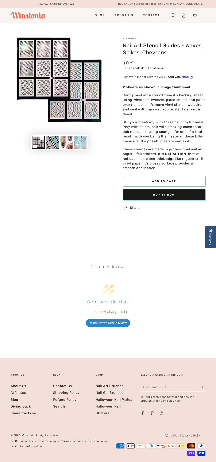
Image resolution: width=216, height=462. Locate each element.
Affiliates (18, 393)
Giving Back (21, 406)
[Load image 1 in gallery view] (38, 142)
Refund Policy (65, 400)
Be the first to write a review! (108, 323)
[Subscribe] (203, 387)
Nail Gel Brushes (110, 393)
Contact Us (62, 386)
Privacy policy (47, 441)
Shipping (128, 68)
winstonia (130, 38)
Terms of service (72, 441)
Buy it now (164, 194)
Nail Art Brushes (109, 386)
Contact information (28, 446)
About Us (18, 386)
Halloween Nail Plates (114, 400)
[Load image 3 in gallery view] (66, 142)
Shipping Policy (66, 393)
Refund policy (24, 441)
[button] (172, 15)
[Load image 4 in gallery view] (80, 142)
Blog (14, 400)
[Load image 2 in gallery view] (52, 142)
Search (59, 406)
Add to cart (164, 181)
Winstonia (28, 435)
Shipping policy (98, 441)
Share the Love (23, 413)
